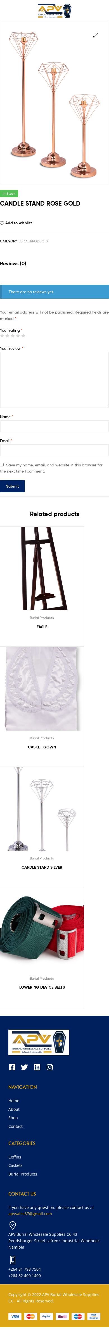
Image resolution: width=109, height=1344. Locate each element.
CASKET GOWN (42, 747)
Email (6, 440)
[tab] (54, 263)
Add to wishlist (18, 222)
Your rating (11, 330)
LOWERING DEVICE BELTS (42, 987)
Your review (11, 348)
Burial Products (33, 241)
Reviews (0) (13, 263)
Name (6, 416)
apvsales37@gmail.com (30, 1213)
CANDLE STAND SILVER (42, 867)
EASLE (42, 626)
